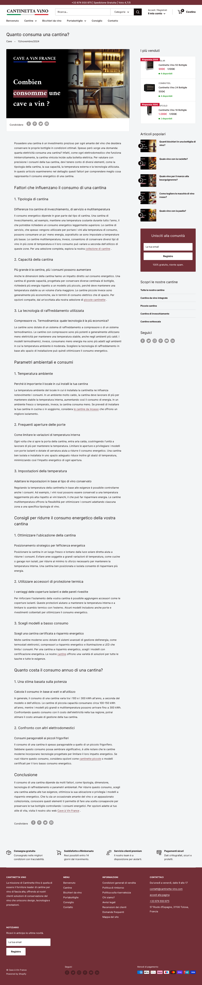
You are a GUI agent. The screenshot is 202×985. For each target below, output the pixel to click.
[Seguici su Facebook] (142, 340)
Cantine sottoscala (150, 321)
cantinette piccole (90, 758)
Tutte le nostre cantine (152, 290)
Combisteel (165, 83)
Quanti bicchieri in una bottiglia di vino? (177, 143)
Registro (168, 256)
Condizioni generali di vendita (119, 882)
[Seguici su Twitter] (148, 340)
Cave (9, 41)
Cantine (28, 20)
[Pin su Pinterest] (35, 123)
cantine (61, 654)
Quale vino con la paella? (172, 210)
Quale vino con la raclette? (173, 159)
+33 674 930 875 (159, 901)
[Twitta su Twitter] (41, 123)
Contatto (113, 20)
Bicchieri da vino (51, 20)
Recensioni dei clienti (114, 907)
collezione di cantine (98, 248)
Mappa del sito (110, 916)
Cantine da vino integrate (154, 298)
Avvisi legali (109, 902)
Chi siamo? (108, 897)
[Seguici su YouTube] (166, 340)
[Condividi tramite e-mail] (47, 123)
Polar (162, 60)
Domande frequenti (113, 912)
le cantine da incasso (86, 409)
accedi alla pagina (159, 894)
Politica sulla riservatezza (116, 892)
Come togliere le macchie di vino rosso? (176, 195)
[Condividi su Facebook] (29, 123)
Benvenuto (12, 20)
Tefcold (163, 106)
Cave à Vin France (68, 810)
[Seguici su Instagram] (154, 340)
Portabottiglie (75, 20)
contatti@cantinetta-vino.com (166, 888)
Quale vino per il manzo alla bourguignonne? (174, 178)
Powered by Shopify (16, 974)
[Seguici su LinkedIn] (172, 340)
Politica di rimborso (113, 887)
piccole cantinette (94, 299)
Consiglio (97, 20)
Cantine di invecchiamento (154, 313)
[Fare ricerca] (138, 11)
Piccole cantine (148, 305)
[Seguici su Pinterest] (160, 340)
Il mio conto (155, 13)
